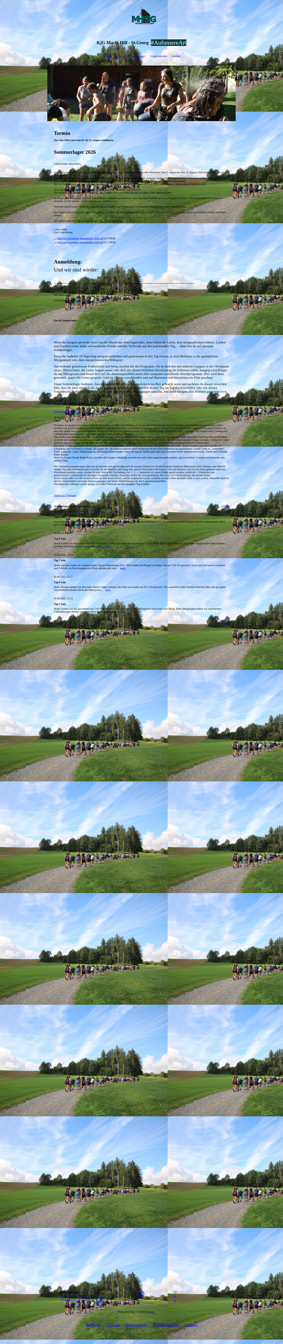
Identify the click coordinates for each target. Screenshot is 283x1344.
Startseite (107, 56)
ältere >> (224, 620)
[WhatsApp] (175, 1296)
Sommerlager (138, 56)
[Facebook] (174, 1301)
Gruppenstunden (158, 56)
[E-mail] (175, 1292)
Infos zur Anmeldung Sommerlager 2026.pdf (80, 238)
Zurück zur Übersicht (65, 411)
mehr (121, 524)
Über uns (121, 56)
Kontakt (176, 56)
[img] (141, 16)
